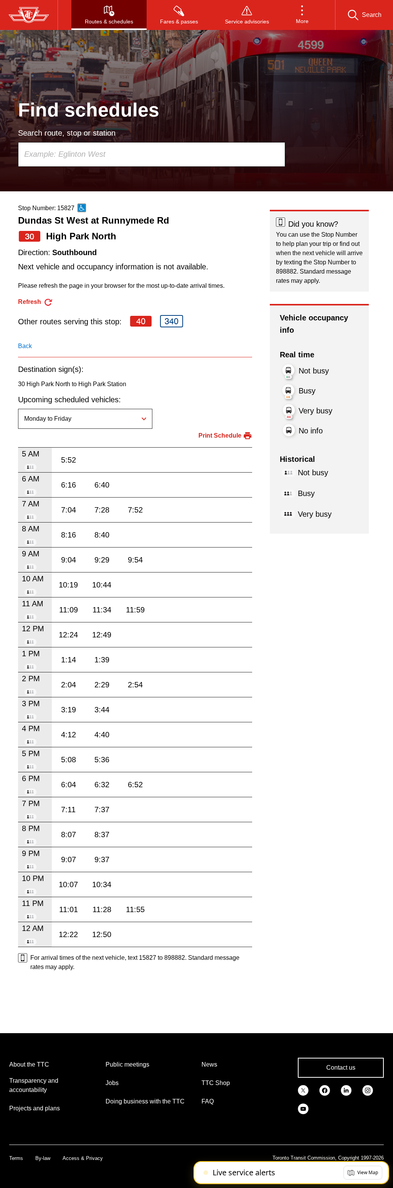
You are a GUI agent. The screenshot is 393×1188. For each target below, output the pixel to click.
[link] (303, 1090)
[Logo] (29, 15)
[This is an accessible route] (82, 208)
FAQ (207, 1101)
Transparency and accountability (33, 1085)
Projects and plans (34, 1108)
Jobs (112, 1083)
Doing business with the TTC (145, 1101)
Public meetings (127, 1064)
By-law (42, 1158)
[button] (302, 15)
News (209, 1064)
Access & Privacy (83, 1158)
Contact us (340, 1067)
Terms (16, 1158)
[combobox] (151, 154)
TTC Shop (215, 1083)
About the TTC (29, 1064)
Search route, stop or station (67, 133)
